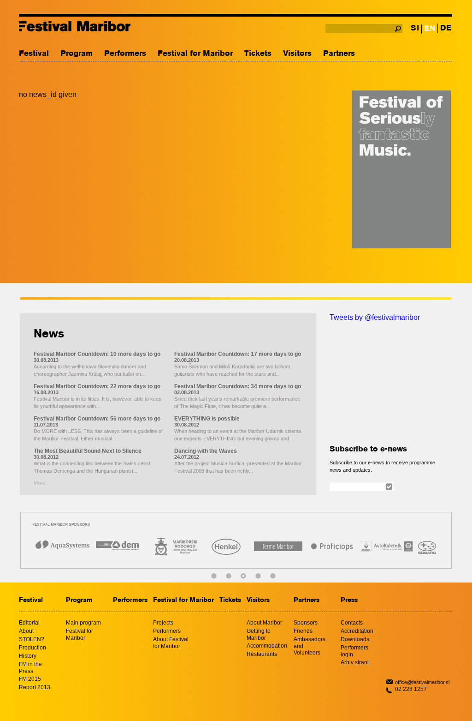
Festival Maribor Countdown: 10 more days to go (97, 354)
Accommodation (267, 646)
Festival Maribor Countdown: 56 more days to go (97, 418)
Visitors (297, 53)
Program (76, 53)
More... (41, 483)
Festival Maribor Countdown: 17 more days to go (237, 354)
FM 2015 (30, 679)
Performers (125, 53)
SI (415, 28)
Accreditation (357, 631)
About (26, 631)
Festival (34, 53)
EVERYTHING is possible (207, 418)
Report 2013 (34, 687)
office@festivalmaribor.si (422, 682)
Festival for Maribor (195, 53)
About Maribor (264, 622)
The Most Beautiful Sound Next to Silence (88, 451)
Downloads (355, 639)
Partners (339, 53)
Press (349, 600)
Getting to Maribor (259, 634)
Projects (163, 622)
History (27, 656)
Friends (303, 631)
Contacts (352, 622)
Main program (83, 622)
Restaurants (262, 654)
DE (445, 28)
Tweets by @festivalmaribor (375, 317)
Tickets (257, 53)
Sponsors (306, 622)
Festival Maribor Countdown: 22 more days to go (97, 386)
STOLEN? (31, 639)
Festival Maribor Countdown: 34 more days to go (237, 386)
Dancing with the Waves (205, 451)
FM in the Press (30, 667)
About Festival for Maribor (171, 642)
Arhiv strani (355, 662)
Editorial (29, 622)
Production (32, 647)
